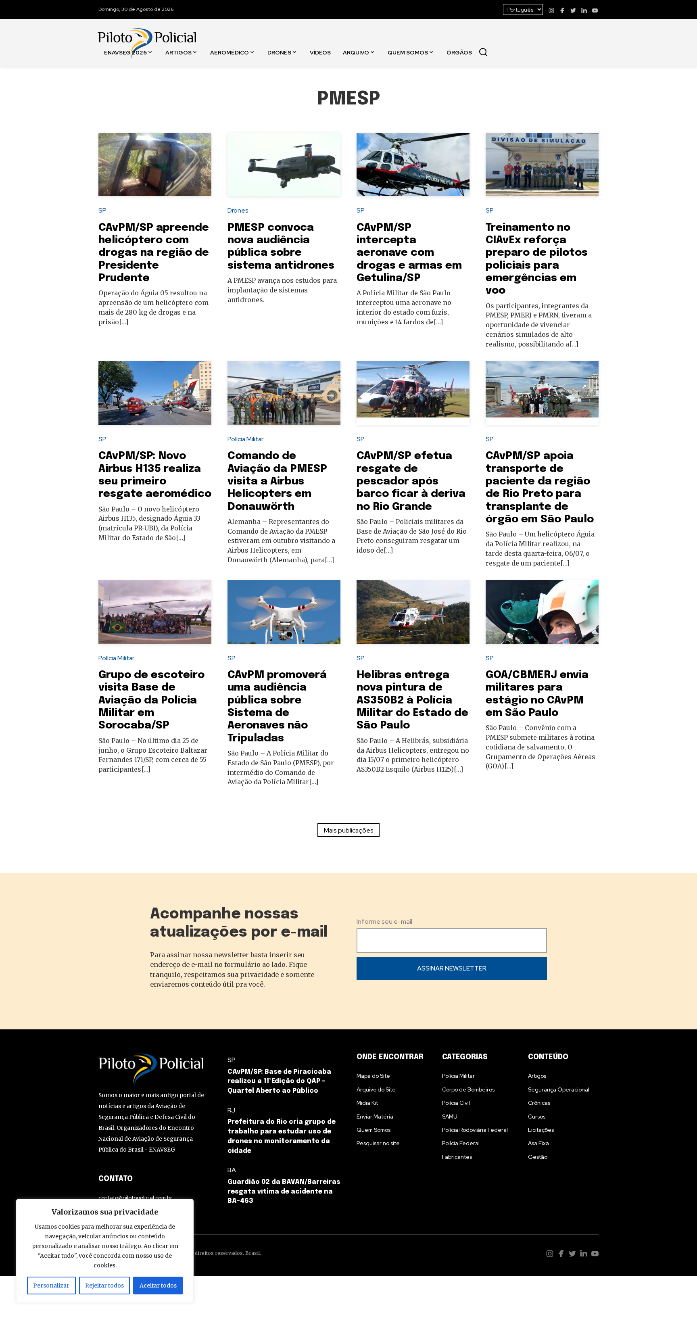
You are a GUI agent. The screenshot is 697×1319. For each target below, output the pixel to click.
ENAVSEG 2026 (125, 52)
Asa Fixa (538, 1143)
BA (231, 1170)
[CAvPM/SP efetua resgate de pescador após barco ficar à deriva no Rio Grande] (413, 393)
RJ (231, 1110)
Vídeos (320, 52)
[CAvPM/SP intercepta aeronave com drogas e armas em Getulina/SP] (413, 164)
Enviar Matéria (375, 1116)
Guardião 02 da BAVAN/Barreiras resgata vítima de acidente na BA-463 (283, 1192)
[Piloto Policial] (146, 35)
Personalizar (51, 1285)
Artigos (178, 52)
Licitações (541, 1129)
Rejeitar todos (104, 1285)
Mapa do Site (373, 1075)
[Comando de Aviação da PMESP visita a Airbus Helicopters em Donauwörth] (283, 393)
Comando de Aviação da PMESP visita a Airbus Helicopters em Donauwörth (277, 481)
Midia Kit (367, 1102)
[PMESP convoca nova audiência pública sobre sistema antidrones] (283, 164)
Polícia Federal (461, 1143)
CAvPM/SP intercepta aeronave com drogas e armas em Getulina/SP (409, 253)
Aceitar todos (158, 1285)
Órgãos (459, 52)
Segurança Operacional (558, 1089)
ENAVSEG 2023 (127, 109)
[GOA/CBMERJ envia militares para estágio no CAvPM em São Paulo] (542, 612)
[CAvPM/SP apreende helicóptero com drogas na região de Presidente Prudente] (154, 164)
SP (102, 210)
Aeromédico (229, 52)
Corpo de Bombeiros (468, 1089)
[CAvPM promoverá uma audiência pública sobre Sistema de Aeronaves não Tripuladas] (283, 612)
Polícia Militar (245, 439)
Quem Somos (408, 52)
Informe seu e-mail (384, 921)
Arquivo (356, 52)
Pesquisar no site (378, 1143)
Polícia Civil (456, 1102)
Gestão (537, 1156)
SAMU (449, 1116)
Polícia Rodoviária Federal (475, 1129)
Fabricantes (457, 1156)
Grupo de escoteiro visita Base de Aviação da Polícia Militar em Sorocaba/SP (151, 700)
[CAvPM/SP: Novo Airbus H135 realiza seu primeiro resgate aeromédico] (154, 393)
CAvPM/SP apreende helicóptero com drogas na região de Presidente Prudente (153, 253)
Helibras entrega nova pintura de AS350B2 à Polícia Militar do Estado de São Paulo (412, 700)
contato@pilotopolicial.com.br (135, 1197)
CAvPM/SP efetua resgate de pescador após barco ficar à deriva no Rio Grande (411, 481)
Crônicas (539, 1102)
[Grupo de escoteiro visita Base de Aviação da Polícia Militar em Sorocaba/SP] (154, 612)
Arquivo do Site (376, 1089)
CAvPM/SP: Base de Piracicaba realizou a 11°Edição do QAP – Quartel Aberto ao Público (279, 1082)
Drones (279, 52)
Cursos (536, 1116)
